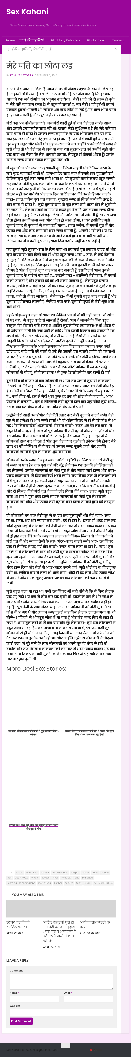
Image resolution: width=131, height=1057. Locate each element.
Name (14, 993)
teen (78, 882)
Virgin (88, 882)
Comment (17, 970)
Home (10, 40)
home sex (66, 877)
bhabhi (45, 872)
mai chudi (87, 877)
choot (95, 872)
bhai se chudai (60, 872)
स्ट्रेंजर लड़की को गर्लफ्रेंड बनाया (18, 924)
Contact (117, 40)
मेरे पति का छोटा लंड (103, 882)
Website (15, 1006)
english (35, 877)
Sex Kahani (27, 11)
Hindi (55, 877)
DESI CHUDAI (21, 877)
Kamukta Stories (21, 75)
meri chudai (44, 882)
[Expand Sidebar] (125, 49)
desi (10, 877)
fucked (46, 877)
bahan (19, 872)
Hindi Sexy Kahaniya (65, 40)
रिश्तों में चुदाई (42, 49)
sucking (69, 882)
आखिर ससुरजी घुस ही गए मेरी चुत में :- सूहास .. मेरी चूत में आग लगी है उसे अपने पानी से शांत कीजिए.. (59, 931)
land (76, 877)
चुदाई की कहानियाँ (31, 40)
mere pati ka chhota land (21, 882)
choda (85, 872)
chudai (105, 872)
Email (68, 993)
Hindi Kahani (95, 40)
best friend (32, 872)
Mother (58, 882)
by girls (75, 872)
